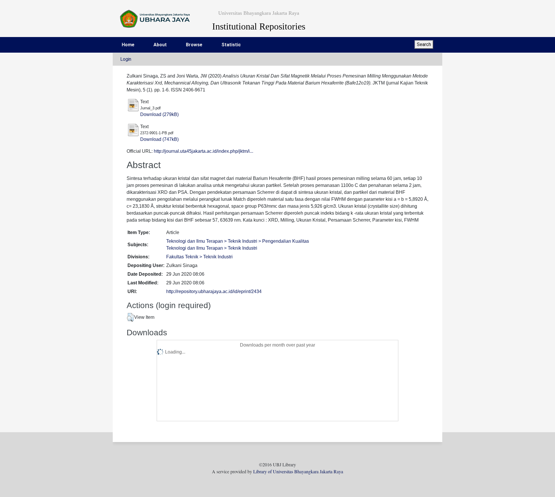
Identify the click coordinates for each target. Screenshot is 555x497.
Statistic (231, 44)
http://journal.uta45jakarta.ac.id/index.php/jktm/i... (203, 151)
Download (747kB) (159, 139)
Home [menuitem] (128, 44)
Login (125, 59)
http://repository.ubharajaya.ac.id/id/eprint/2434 (214, 291)
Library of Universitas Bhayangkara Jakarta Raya (298, 471)
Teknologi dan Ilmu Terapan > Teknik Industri (211, 248)
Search (424, 44)
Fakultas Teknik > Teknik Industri (199, 256)
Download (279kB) (159, 114)
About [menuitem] (160, 44)
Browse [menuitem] (194, 44)
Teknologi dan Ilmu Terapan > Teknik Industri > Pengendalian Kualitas (237, 241)
